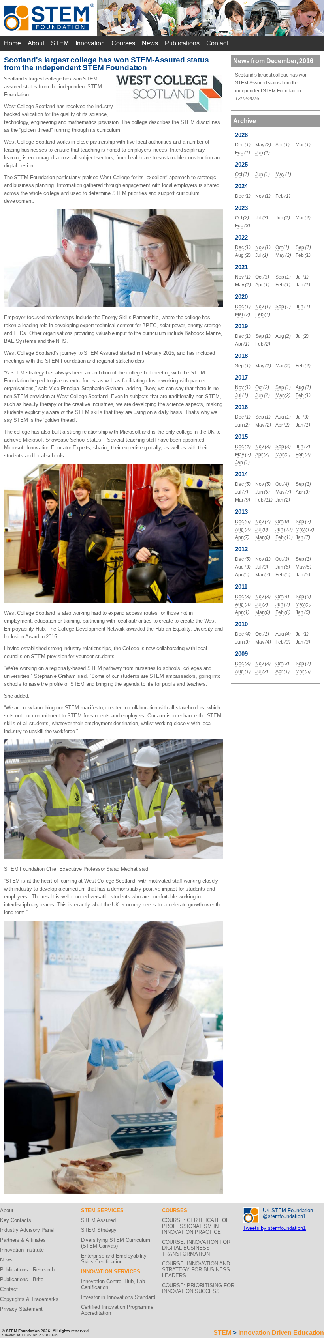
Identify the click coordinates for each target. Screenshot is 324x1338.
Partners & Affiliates (23, 1240)
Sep (300, 247)
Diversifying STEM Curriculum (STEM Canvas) (115, 1243)
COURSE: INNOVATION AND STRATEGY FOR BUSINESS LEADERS (196, 1269)
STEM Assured (98, 1220)
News (150, 43)
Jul (258, 218)
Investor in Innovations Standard (118, 1297)
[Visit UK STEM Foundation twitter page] (251, 1210)
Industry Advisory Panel (27, 1230)
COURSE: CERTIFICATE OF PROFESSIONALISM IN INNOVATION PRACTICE (195, 1226)
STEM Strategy (99, 1230)
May (259, 145)
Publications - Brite (21, 1279)
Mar (300, 145)
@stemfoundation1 (284, 1216)
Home (12, 43)
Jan (259, 152)
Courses (123, 43)
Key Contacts (15, 1220)
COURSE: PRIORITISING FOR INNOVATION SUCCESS (198, 1288)
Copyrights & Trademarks (29, 1299)
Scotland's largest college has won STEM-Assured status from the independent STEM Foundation (271, 83)
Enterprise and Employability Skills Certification (114, 1259)
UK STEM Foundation (288, 1210)
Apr (279, 145)
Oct (238, 174)
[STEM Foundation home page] (49, 6)
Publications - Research (27, 1270)
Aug (239, 255)
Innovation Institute (22, 1250)
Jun (259, 174)
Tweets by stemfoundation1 (274, 1228)
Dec (239, 145)
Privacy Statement (21, 1309)
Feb (239, 152)
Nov (259, 196)
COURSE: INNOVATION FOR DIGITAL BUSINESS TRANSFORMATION (196, 1248)
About (36, 43)
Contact (217, 43)
